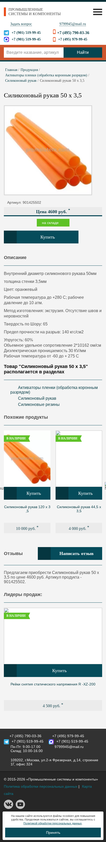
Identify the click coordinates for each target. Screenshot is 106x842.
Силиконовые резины (39, 404)
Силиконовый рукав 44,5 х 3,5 (79, 509)
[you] (20, 808)
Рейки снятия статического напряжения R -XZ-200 (53, 684)
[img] (27, 458)
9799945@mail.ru (72, 24)
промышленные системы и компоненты (34, 11)
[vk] (8, 808)
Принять (53, 832)
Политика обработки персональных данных (40, 786)
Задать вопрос (21, 24)
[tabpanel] (27, 481)
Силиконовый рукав (37, 398)
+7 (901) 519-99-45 (26, 33)
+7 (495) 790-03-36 (73, 32)
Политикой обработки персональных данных (52, 823)
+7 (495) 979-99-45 (72, 39)
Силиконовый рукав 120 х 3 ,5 (27, 509)
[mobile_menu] (96, 12)
